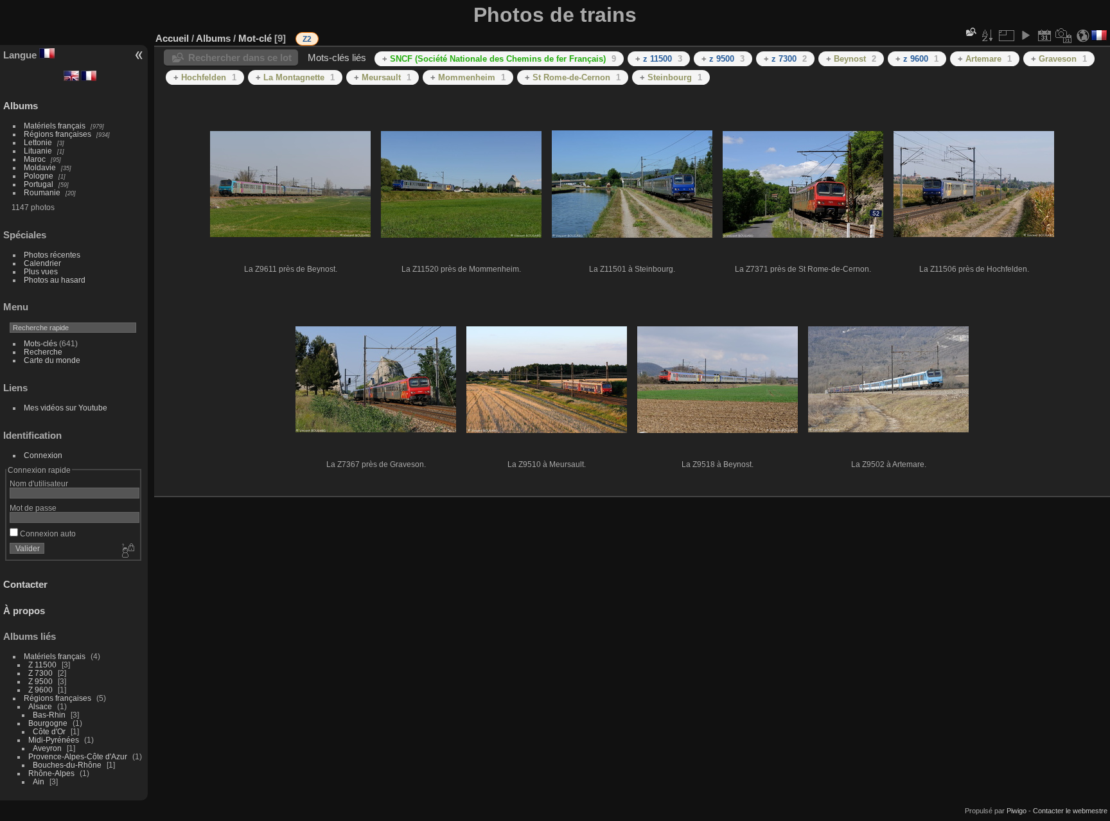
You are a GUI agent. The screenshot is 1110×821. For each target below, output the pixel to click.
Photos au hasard (54, 280)
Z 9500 (40, 681)
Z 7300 (40, 673)
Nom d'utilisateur (39, 483)
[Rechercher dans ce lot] (970, 32)
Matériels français (54, 125)
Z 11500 (42, 664)
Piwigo (1016, 811)
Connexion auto (47, 533)
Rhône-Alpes (51, 773)
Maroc (35, 159)
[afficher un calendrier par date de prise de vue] (1063, 35)
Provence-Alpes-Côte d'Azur (77, 756)
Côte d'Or (49, 731)
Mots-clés (40, 343)
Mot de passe (33, 508)
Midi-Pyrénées (53, 740)
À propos (24, 610)
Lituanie (38, 150)
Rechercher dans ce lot (240, 57)
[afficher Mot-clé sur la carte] (1083, 35)
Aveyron (47, 748)
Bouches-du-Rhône (67, 765)
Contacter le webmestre (1070, 811)
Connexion (43, 455)
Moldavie (40, 167)
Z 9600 (40, 689)
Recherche (43, 352)
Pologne (38, 176)
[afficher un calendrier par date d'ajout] (1044, 35)
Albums (20, 105)
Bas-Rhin (49, 715)
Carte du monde (52, 360)
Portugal (38, 184)
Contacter (25, 584)
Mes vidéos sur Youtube (65, 407)
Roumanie (42, 192)
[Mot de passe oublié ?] (127, 551)
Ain (38, 781)
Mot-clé (255, 38)
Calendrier (42, 263)
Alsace (40, 706)
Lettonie (38, 142)
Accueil (172, 38)
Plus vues (41, 271)
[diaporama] (1025, 35)
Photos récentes (52, 255)
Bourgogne (47, 723)
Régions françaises (57, 134)
